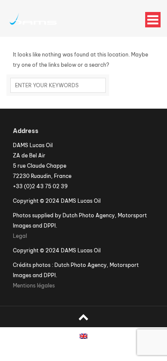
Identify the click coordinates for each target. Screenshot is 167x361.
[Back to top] (83, 317)
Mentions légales (34, 285)
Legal (20, 236)
